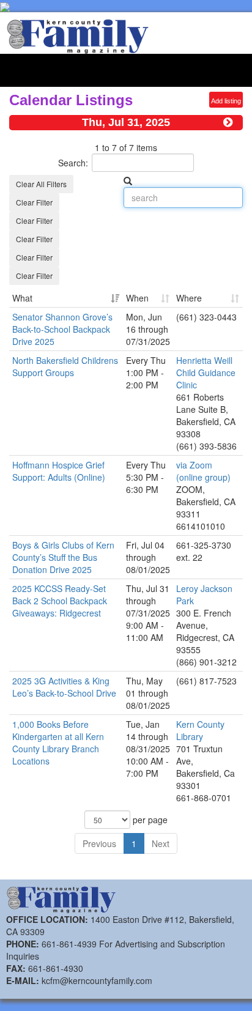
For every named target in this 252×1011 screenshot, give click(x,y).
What (22, 298)
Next (160, 843)
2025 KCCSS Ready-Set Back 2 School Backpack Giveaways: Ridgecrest (59, 600)
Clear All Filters (41, 184)
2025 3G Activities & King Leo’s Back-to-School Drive (64, 687)
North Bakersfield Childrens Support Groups (65, 366)
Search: (73, 163)
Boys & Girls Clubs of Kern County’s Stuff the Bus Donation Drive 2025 (63, 557)
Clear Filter (34, 202)
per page (149, 819)
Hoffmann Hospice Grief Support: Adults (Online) (58, 471)
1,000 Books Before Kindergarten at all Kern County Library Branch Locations (58, 742)
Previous (99, 843)
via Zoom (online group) (203, 471)
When (137, 298)
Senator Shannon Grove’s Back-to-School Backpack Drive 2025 (62, 329)
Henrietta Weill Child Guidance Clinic (205, 372)
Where (189, 298)
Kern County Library (200, 730)
